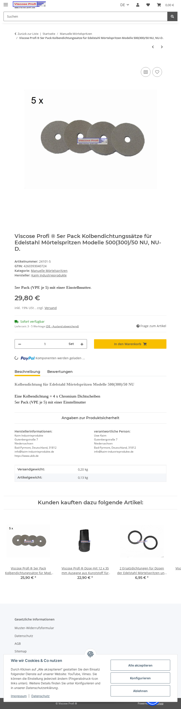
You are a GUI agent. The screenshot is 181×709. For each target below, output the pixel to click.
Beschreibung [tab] (27, 372)
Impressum (19, 696)
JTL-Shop (158, 703)
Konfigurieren (140, 678)
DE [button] (122, 4)
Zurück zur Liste (28, 34)
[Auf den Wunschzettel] (157, 72)
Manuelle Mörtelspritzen (49, 271)
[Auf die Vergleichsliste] (146, 72)
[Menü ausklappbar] (6, 3)
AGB (18, 643)
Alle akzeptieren (140, 665)
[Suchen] (172, 16)
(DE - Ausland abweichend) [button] (62, 326)
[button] (138, 4)
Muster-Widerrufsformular (34, 628)
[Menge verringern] (20, 343)
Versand (51, 308)
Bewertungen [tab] (60, 372)
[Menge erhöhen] (82, 343)
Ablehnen (140, 691)
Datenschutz (40, 696)
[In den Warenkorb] (18, 61)
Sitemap (21, 651)
